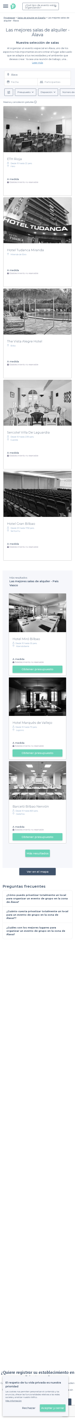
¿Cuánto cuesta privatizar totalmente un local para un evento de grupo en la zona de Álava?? (37, 914)
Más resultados (38, 853)
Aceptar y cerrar (52, 1408)
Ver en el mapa (37, 871)
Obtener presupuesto (37, 669)
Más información (13, 1400)
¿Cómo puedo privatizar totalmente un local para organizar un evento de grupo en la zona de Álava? (37, 898)
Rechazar (28, 1408)
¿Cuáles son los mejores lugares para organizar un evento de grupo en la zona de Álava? (35, 931)
